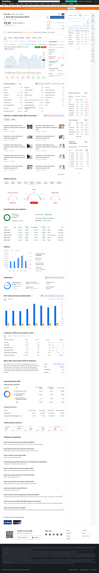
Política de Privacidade (84, 569)
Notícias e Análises (19, 37)
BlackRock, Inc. (7, 413)
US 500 (70, 39)
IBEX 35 (70, 37)
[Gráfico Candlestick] (5, 44)
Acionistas (15, 41)
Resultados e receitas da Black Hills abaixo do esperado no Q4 (13, 137)
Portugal (15, 5)
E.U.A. (63, 372)
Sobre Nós (84, 530)
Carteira (68, 536)
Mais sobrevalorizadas (83, 146)
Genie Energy (7, 426)
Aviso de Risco (94, 569)
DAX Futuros (71, 32)
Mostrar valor (60, 22)
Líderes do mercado (74, 93)
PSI (69, 30)
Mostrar (26, 355)
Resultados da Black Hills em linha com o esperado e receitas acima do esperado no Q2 (14, 157)
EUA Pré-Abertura (26, 5)
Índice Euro (71, 43)
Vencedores (77, 96)
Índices (75, 15)
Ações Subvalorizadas (60, 5)
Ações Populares (73, 120)
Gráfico (10, 37)
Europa (37, 5)
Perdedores (84, 96)
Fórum (39, 37)
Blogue (68, 530)
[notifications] (93, 1)
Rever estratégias (51, 32)
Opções (39, 41)
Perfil (11, 41)
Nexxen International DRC (59, 426)
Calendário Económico (55, 3)
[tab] (7, 182)
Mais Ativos (71, 96)
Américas (33, 5)
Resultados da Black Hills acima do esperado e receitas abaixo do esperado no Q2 (14, 127)
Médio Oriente (42, 5)
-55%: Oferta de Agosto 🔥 (71, 1)
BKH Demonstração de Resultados (17, 296)
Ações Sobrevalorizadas (69, 5)
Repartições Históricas (32, 41)
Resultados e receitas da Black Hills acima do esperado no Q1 (45, 156)
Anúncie (84, 533)
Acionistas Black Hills (12, 381)
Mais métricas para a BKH (58, 83)
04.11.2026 (41, 102)
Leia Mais (6, 372)
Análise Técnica (10, 179)
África (54, 5)
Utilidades (62, 366)
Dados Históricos (22, 41)
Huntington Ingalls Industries (22, 426)
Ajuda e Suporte (85, 536)
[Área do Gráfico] (7, 44)
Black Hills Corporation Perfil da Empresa (20, 361)
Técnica (34, 37)
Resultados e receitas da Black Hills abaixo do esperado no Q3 (45, 137)
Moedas (70, 15)
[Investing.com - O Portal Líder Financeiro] (7, 1)
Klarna (43, 426)
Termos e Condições (73, 569)
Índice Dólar (71, 41)
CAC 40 (70, 35)
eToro (30, 426)
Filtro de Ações (64, 3)
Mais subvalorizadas (73, 146)
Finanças (28, 37)
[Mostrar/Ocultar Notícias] (35, 44)
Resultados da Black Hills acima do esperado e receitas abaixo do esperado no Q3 (14, 146)
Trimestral (10, 299)
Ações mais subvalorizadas (73, 142)
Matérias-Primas (81, 15)
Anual (5, 299)
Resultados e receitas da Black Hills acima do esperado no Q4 (45, 167)
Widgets (68, 538)
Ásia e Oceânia (48, 5)
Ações (4, 5)
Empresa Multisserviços (58, 364)
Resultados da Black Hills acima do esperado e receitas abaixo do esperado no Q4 (46, 127)
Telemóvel (68, 533)
